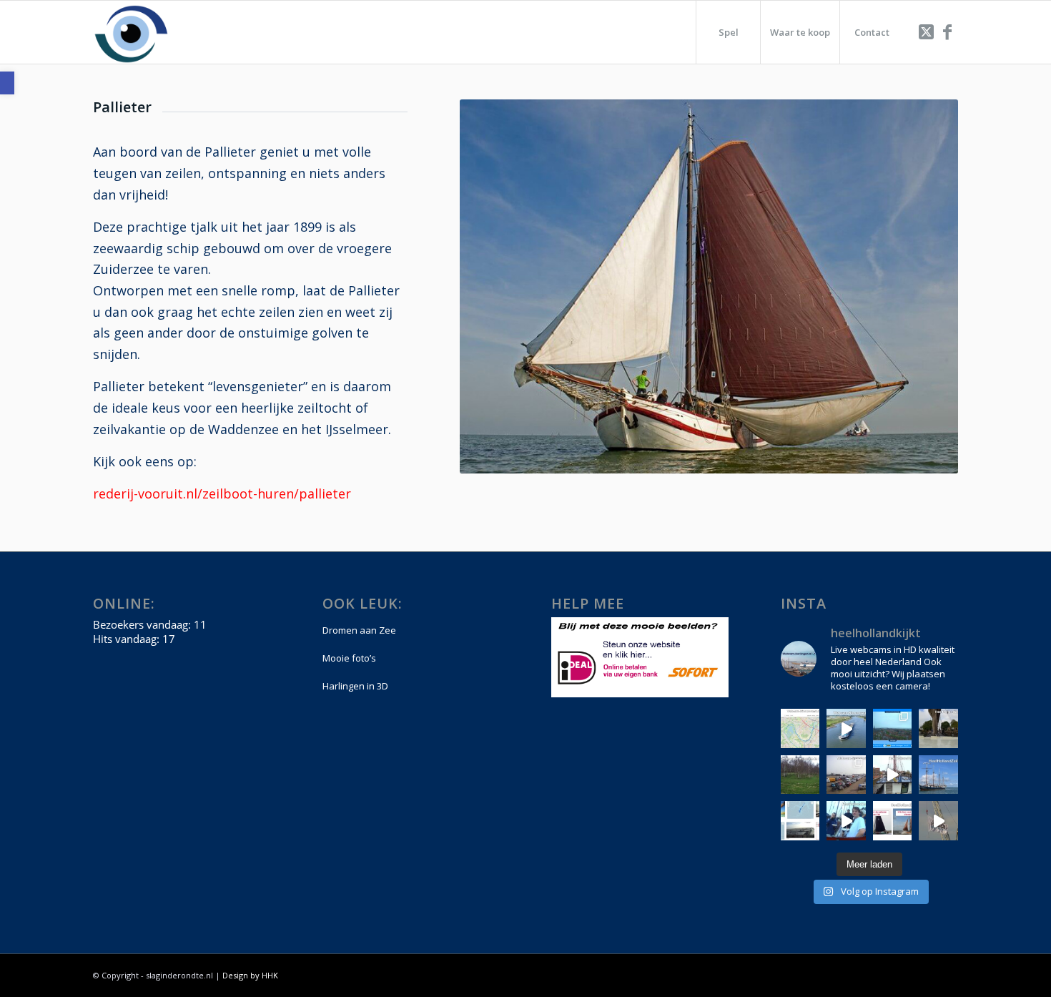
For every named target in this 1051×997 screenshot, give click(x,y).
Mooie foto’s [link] (349, 658)
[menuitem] (728, 32)
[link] (7, 83)
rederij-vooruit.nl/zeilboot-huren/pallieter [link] (222, 493)
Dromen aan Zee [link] (359, 630)
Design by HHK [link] (250, 975)
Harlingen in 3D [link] (355, 685)
